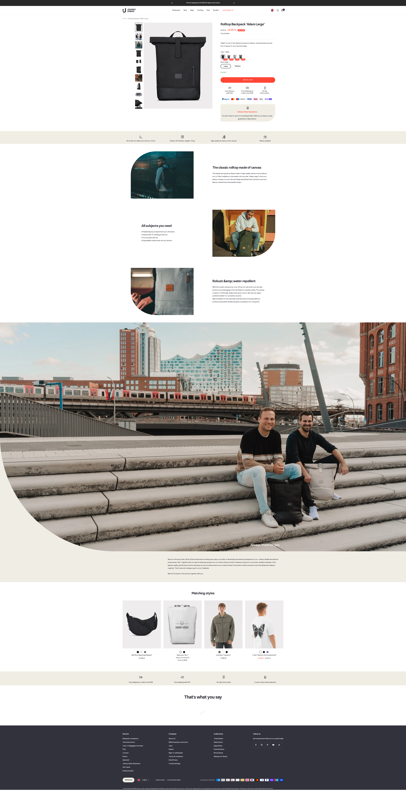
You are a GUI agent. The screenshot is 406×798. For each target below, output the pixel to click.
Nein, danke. (224, 411)
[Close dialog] (241, 375)
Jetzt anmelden (223, 407)
